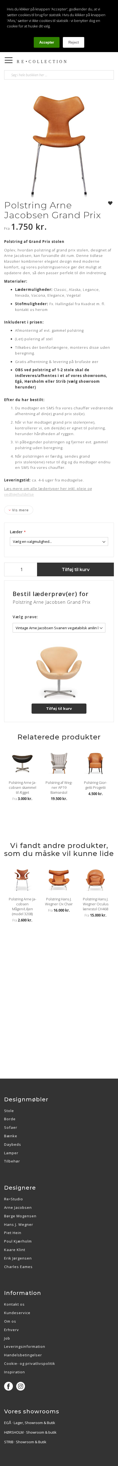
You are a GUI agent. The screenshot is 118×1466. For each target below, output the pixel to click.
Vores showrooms (31, 1411)
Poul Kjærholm (18, 1241)
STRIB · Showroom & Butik (25, 1441)
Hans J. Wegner (18, 1224)
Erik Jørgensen (18, 1258)
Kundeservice (17, 1312)
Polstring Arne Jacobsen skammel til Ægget (22, 787)
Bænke (10, 1135)
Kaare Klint (14, 1249)
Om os (10, 1321)
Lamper (11, 1152)
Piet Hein (12, 1232)
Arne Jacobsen (18, 1207)
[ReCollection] (43, 61)
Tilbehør (12, 1161)
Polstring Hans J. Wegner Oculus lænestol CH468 (95, 904)
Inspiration (14, 1371)
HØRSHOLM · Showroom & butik (30, 1432)
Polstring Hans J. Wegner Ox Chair (59, 901)
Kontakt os (14, 1304)
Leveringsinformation (24, 1346)
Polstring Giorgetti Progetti (95, 785)
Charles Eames (18, 1266)
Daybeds (12, 1144)
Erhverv (11, 1329)
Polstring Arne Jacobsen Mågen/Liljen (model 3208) (22, 906)
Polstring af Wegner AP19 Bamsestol (59, 787)
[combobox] (59, 74)
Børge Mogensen (20, 1215)
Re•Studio (13, 1198)
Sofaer (10, 1127)
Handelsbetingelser (23, 1354)
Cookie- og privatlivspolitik (29, 1363)
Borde (10, 1118)
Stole (9, 1110)
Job (7, 1338)
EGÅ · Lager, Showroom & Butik (29, 1422)
